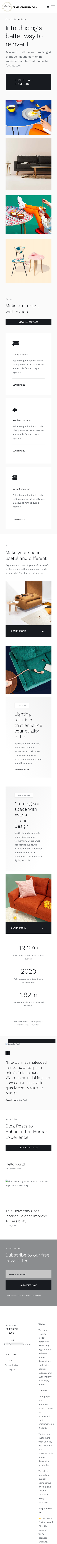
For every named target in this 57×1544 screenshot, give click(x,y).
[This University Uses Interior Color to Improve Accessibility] (28, 1192)
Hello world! (16, 1164)
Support (11, 1370)
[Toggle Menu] (53, 7)
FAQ (11, 1360)
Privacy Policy (31, 1296)
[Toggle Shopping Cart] (47, 6)
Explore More (22, 769)
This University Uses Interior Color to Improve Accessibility (26, 1216)
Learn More (18, 385)
